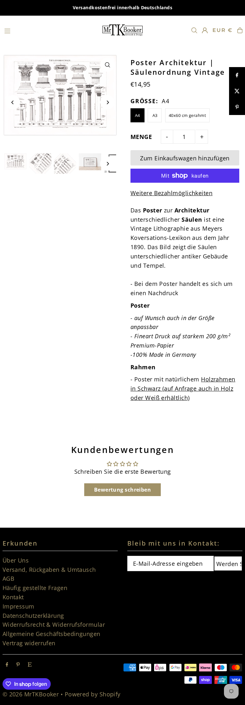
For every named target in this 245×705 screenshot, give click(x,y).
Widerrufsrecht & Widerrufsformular (54, 624)
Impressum (18, 606)
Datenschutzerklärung (33, 615)
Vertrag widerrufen (29, 643)
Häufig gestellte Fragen (35, 588)
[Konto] (205, 30)
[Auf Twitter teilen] (237, 91)
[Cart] (239, 30)
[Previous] (13, 102)
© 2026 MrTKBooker (31, 694)
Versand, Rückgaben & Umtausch (49, 569)
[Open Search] (194, 30)
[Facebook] (7, 664)
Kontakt (13, 597)
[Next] (107, 102)
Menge (141, 137)
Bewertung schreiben (122, 489)
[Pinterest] (18, 664)
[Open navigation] (49, 30)
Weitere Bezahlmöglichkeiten (171, 193)
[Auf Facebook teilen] (237, 75)
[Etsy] (30, 664)
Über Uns (16, 560)
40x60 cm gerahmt (187, 115)
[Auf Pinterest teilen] (237, 107)
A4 (137, 115)
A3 (155, 115)
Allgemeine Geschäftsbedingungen (51, 634)
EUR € (222, 30)
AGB (8, 578)
